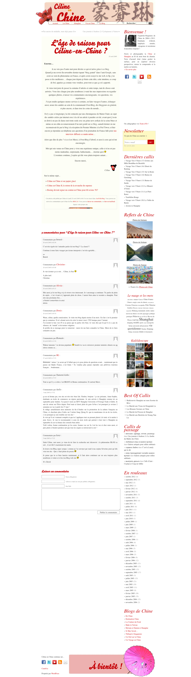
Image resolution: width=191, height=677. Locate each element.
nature (152, 311)
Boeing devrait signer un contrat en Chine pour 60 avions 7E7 (72, 190)
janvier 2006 (130, 560)
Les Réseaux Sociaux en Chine (138, 409)
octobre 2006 (130, 539)
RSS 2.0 (75, 201)
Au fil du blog (100, 198)
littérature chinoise (148, 308)
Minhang (135, 311)
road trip (135, 320)
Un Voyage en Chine (133, 640)
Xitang (130, 332)
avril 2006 (129, 551)
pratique (129, 316)
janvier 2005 (130, 596)
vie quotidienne (140, 327)
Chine (150, 54)
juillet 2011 (130, 506)
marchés (128, 311)
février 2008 (130, 530)
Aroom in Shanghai (133, 206)
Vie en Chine (90, 23)
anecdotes (130, 299)
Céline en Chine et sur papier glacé (61, 181)
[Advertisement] (80, 217)
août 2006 (129, 542)
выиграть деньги (133, 461)
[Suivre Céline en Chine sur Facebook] (127, 78)
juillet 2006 (130, 545)
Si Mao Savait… (132, 631)
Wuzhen (143, 329)
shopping (130, 323)
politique (152, 314)
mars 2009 (129, 527)
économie (136, 332)
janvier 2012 (130, 491)
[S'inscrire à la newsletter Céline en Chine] (140, 83)
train (145, 323)
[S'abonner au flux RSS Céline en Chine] (149, 78)
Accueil (55, 23)
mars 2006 (129, 554)
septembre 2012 (131, 479)
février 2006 (130, 557)
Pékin (135, 316)
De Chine (129, 616)
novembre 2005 (131, 566)
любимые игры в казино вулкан (139, 441)
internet (140, 308)
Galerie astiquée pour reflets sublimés (141, 444)
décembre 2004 (131, 599)
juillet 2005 (130, 578)
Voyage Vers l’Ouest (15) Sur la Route (140, 172)
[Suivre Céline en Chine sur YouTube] (142, 78)
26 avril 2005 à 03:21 (49, 288)
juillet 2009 (130, 521)
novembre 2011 (131, 494)
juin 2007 (129, 536)
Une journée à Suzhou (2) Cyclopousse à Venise (100, 31)
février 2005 (130, 593)
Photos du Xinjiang (140, 220)
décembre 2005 (131, 563)
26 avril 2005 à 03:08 (49, 267)
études (141, 331)
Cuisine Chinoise (131, 305)
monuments (141, 311)
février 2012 (130, 488)
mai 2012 (129, 482)
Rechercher (131, 23)
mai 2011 (129, 512)
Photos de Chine (146, 286)
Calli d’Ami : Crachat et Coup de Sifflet (138, 462)
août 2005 (129, 575)
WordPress (55, 673)
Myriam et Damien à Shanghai (137, 628)
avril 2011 (129, 515)
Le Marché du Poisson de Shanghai (140, 412)
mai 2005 (129, 584)
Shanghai (77, 23)
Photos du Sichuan (140, 242)
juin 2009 (129, 524)
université (136, 326)
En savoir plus (129, 145)
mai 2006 (129, 548)
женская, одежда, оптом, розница (140, 433)
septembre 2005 (131, 572)
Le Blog (102, 23)
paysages (146, 313)
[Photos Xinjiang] (140, 237)
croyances (151, 302)
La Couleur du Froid (133, 622)
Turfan (131, 326)
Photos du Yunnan (139, 265)
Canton (141, 299)
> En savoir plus (130, 69)
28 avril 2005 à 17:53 (49, 378)
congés (134, 302)
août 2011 (129, 503)
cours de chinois (142, 302)
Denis (59, 310)
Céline (44, 657)
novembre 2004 (131, 602)
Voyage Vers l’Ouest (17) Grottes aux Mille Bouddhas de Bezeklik (138, 161)
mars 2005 (129, 590)
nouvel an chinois (131, 313)
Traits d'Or (144, 123)
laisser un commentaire (94, 201)
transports (150, 322)
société (136, 322)
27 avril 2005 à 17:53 (49, 358)
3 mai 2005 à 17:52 (49, 392)
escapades (141, 305)
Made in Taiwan (131, 625)
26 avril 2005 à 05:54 (49, 313)
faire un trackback (109, 201)
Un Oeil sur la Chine (133, 637)
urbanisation (144, 326)
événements (148, 332)
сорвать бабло (132, 447)
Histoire (135, 308)
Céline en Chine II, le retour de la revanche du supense (69, 185)
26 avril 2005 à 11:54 (49, 341)
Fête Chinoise (150, 305)
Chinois (129, 302)
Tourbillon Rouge (132, 197)
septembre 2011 (131, 500)
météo (148, 311)
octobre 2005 (130, 569)
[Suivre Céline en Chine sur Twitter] (134, 78)
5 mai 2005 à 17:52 (49, 438)
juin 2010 (129, 518)
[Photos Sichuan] (140, 260)
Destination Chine (132, 619)
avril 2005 (129, 587)
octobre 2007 (130, 533)
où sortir (139, 314)
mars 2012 (129, 485)
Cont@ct (45, 668)
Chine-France (148, 299)
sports (141, 323)
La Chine (66, 23)
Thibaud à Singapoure (134, 634)
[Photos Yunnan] (140, 283)
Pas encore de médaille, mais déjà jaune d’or (59, 31)
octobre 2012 (130, 476)
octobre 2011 (130, 497)
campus (135, 299)
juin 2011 (129, 509)
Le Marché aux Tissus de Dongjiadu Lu (141, 406)
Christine (60, 264)
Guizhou (130, 308)
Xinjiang (150, 329)
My (57, 355)
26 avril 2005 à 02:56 (49, 242)
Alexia (59, 285)
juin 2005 (129, 581)
